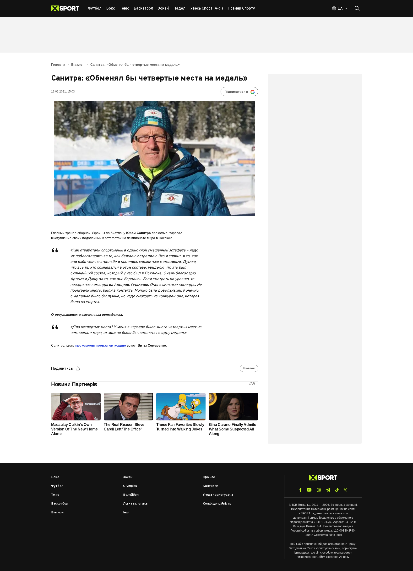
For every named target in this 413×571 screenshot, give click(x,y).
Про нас (209, 477)
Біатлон (77, 64)
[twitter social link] (345, 490)
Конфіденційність (217, 504)
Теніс (55, 495)
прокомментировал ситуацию (100, 345)
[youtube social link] (309, 490)
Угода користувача (218, 495)
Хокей (127, 477)
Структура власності (328, 535)
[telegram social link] (328, 490)
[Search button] (357, 8)
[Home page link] (67, 8)
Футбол (57, 486)
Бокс (55, 477)
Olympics (130, 486)
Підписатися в (236, 92)
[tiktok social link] (337, 490)
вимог (313, 517)
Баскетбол (59, 504)
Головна (58, 64)
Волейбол (131, 495)
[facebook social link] (300, 490)
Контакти (210, 486)
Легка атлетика (135, 504)
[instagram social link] (319, 490)
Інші (126, 513)
